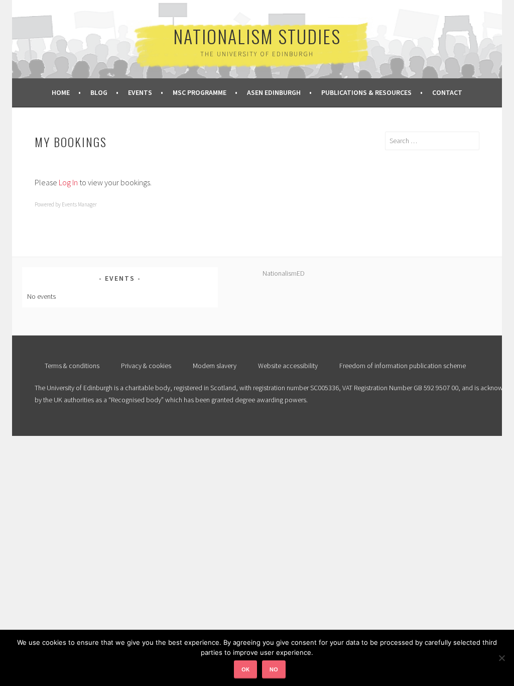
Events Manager (79, 204)
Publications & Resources (366, 92)
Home (61, 92)
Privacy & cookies (146, 365)
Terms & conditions (72, 365)
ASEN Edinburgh (274, 92)
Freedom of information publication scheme (402, 365)
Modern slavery (214, 365)
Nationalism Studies (257, 36)
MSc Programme (199, 92)
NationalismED (284, 273)
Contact (447, 92)
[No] (501, 658)
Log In (68, 182)
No (274, 669)
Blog (98, 92)
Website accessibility (288, 365)
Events (140, 92)
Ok (245, 669)
